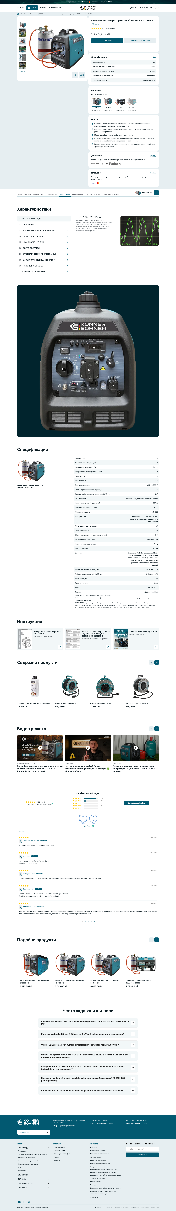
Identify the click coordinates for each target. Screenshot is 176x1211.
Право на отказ (95, 1181)
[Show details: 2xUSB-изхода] (113, 385)
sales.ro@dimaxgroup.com (136, 1124)
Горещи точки (39, 194)
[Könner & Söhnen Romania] (88, 8)
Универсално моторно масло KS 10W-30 (34, 703)
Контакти (93, 1147)
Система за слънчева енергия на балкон (32, 1154)
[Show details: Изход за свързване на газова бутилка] (110, 363)
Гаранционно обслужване (99, 1154)
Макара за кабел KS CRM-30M (136, 703)
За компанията (59, 1147)
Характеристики (24, 194)
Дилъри (57, 1160)
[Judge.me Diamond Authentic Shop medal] (83, 819)
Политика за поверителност (100, 1163)
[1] (22, 33)
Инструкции (65, 194)
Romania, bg (24, 1132)
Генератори (34, 14)
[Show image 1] (22, 24)
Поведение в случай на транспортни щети (105, 1188)
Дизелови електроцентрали (28, 1164)
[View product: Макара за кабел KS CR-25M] (105, 686)
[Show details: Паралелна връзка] (77, 384)
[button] (57, 47)
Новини (56, 1157)
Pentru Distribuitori (55, 7)
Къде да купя (95, 1185)
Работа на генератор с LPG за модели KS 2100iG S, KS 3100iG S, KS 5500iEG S (96, 633)
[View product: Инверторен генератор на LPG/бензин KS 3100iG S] (105, 964)
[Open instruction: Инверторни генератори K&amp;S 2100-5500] (25, 639)
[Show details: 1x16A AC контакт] (89, 370)
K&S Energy (24, 14)
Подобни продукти (111, 194)
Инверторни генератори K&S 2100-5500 (47, 632)
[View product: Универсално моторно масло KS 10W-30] (35, 686)
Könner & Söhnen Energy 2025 (143, 631)
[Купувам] (156, 192)
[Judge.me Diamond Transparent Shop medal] (93, 819)
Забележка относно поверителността (145, 1208)
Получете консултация (140, 40)
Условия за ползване (122, 1208)
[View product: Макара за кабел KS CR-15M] (70, 686)
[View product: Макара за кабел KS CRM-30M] (141, 686)
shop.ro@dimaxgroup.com (64, 1126)
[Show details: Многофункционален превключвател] (62, 369)
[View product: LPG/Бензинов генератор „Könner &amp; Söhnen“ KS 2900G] (141, 964)
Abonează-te (142, 1154)
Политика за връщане (98, 1160)
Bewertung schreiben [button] (136, 803)
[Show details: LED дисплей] (94, 348)
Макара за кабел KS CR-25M (101, 703)
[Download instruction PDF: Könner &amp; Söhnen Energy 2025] (156, 647)
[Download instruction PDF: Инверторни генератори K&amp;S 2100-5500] (60, 647)
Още (154, 57)
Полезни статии (59, 1150)
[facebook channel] (24, 1202)
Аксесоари (22, 1171)
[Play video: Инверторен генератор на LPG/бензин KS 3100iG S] (75, 75)
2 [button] (85, 922)
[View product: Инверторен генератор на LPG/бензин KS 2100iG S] (70, 964)
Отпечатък (94, 1197)
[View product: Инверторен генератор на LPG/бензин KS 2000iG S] (35, 964)
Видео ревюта (96, 194)
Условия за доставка (97, 1178)
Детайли (153, 155)
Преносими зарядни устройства (29, 1161)
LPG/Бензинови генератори (48, 14)
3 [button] (88, 922)
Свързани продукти (80, 194)
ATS (19, 1167)
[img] (24, 838)
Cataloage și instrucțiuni (62, 1154)
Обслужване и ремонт (98, 1150)
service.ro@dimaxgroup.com (101, 1124)
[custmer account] (151, 7)
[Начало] (18, 14)
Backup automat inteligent (26, 1157)
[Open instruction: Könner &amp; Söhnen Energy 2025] (121, 639)
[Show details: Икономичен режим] (62, 349)
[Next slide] (84, 47)
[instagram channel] (28, 1202)
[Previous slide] (30, 47)
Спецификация (52, 194)
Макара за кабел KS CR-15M (65, 703)
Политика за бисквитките (104, 1208)
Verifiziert (87, 826)
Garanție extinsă (95, 1157)
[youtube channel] (19, 1202)
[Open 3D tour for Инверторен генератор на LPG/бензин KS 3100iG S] (82, 75)
